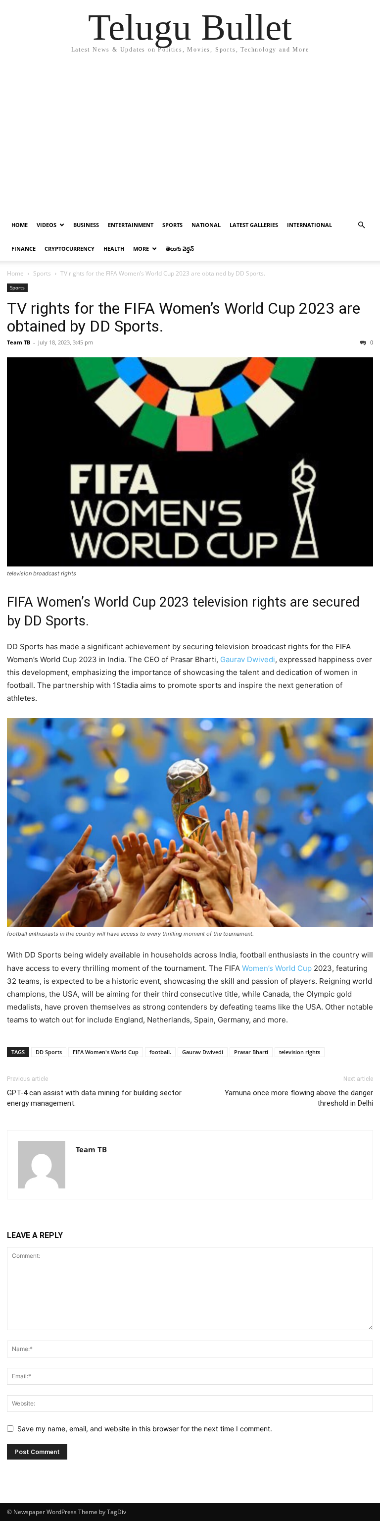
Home (19, 224)
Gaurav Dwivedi (247, 659)
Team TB (18, 342)
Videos (46, 224)
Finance (23, 248)
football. (160, 1052)
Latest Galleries (254, 224)
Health (113, 248)
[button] (361, 225)
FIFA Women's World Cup (106, 1052)
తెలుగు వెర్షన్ (180, 248)
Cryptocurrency (70, 248)
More (141, 248)
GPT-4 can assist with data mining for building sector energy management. (94, 1098)
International (309, 224)
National (206, 224)
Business (86, 224)
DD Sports (49, 1052)
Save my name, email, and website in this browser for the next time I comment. (144, 1428)
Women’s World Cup (277, 968)
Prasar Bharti (251, 1052)
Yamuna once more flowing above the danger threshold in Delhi (299, 1098)
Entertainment (130, 224)
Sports (172, 224)
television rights (299, 1052)
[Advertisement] (190, 138)
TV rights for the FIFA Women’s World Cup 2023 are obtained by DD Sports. (183, 317)
